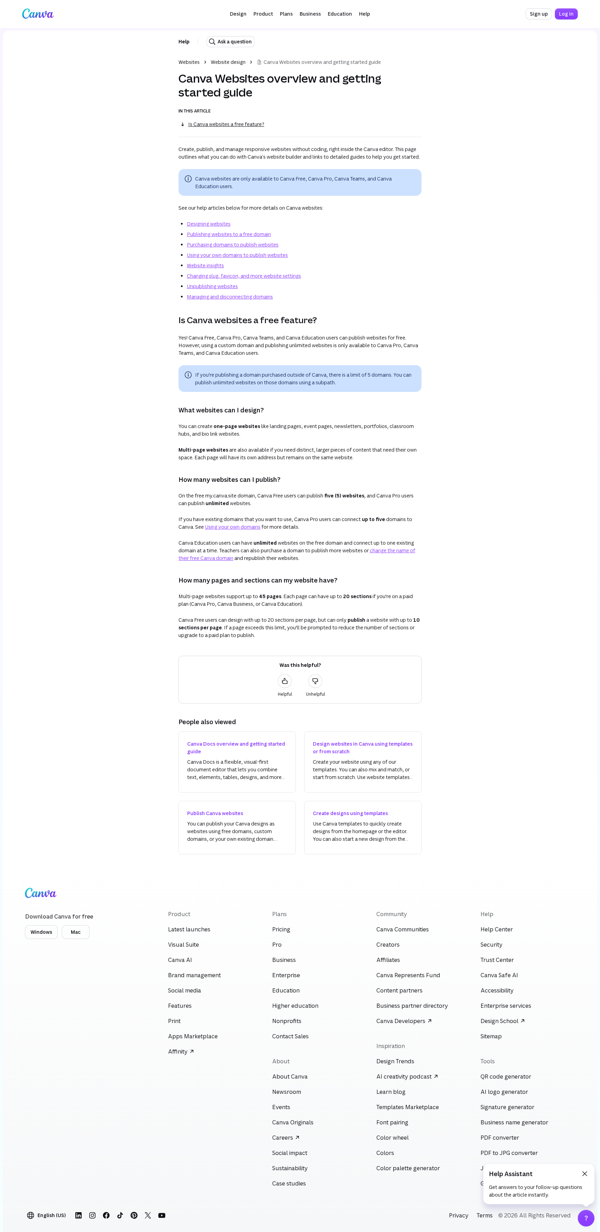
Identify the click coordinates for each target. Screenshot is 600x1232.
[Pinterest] (134, 1215)
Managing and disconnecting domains (230, 296)
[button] (238, 13)
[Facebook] (106, 1215)
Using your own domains (232, 526)
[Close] (585, 1174)
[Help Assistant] (586, 1218)
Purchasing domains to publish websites (232, 244)
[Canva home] (37, 13)
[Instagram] (92, 1215)
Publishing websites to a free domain (229, 234)
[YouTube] (161, 1215)
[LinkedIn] (78, 1215)
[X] (147, 1215)
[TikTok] (120, 1215)
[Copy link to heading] (173, 320)
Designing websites (209, 223)
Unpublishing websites (212, 286)
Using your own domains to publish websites (237, 255)
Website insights (205, 265)
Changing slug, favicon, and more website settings (244, 276)
